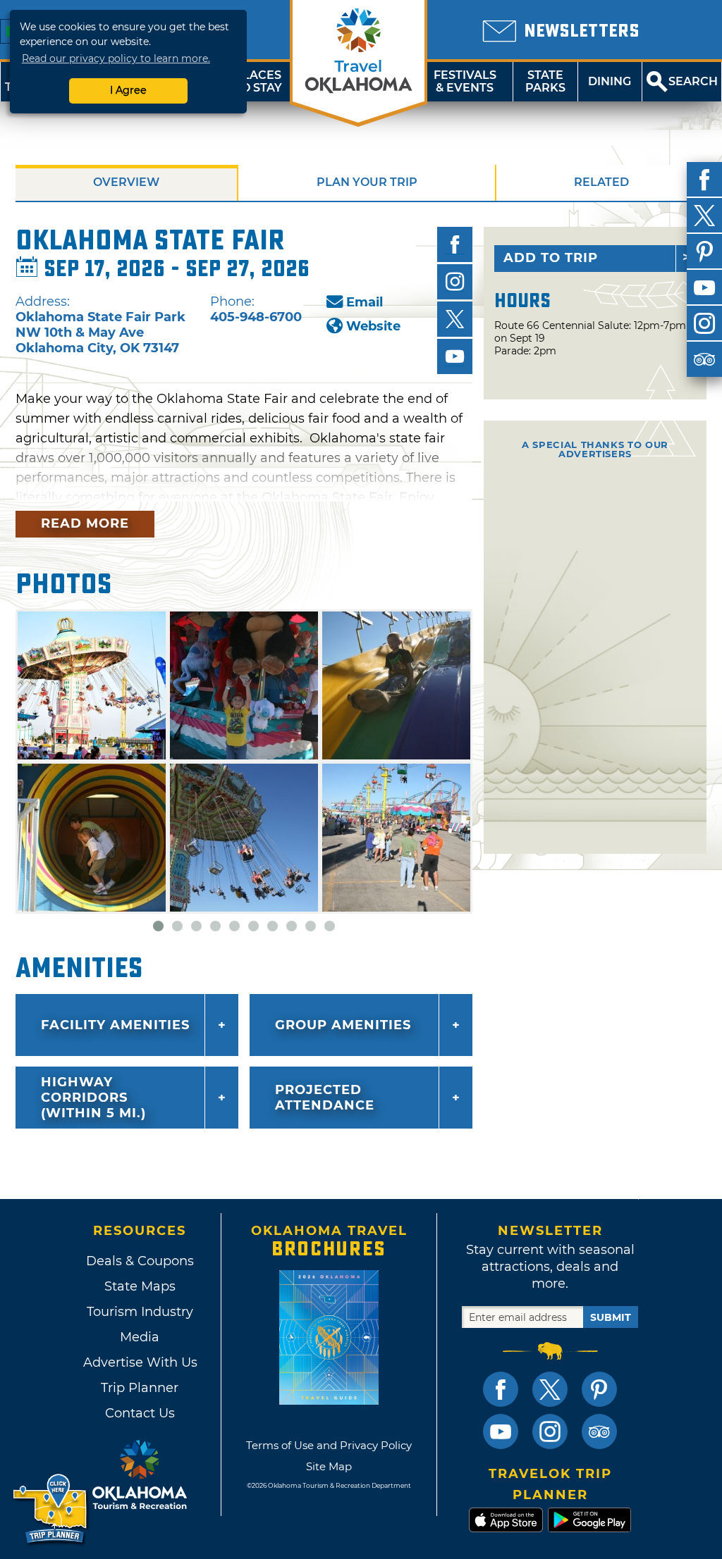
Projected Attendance (324, 1097)
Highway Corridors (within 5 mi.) (93, 1097)
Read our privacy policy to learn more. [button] (116, 58)
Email (364, 302)
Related (601, 182)
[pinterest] (704, 251)
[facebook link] (500, 1389)
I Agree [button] (128, 90)
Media (139, 1337)
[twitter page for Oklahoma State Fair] (454, 319)
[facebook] (704, 179)
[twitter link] (550, 1389)
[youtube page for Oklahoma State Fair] (454, 356)
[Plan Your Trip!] (51, 1509)
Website (373, 326)
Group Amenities (343, 1025)
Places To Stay (258, 81)
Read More (85, 523)
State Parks (545, 81)
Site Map (329, 1466)
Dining (609, 81)
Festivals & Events (465, 81)
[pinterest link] (599, 1389)
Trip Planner (139, 1388)
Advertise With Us (139, 1362)
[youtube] (704, 287)
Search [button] (693, 81)
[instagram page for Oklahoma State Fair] (454, 281)
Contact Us (140, 1413)
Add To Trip (550, 258)
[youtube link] (500, 1431)
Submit (610, 1317)
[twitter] (704, 215)
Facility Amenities (115, 1025)
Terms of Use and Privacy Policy (329, 1445)
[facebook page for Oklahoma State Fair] (454, 244)
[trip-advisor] (704, 359)
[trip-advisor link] (599, 1431)
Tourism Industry (140, 1311)
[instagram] (704, 323)
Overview (126, 182)
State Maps (140, 1286)
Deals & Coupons (140, 1261)
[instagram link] (550, 1431)
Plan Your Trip (367, 182)
